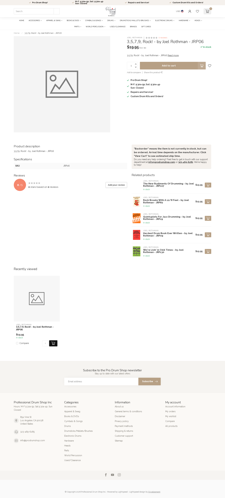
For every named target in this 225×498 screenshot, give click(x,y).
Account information (175, 406)
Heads (197, 21)
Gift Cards (146, 27)
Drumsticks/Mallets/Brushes (134, 21)
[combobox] (37, 11)
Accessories (34, 21)
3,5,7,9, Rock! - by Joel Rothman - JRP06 (43, 33)
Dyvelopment (154, 492)
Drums (110, 21)
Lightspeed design (137, 492)
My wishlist (170, 416)
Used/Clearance (118, 27)
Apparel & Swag (53, 21)
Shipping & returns (124, 431)
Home (21, 21)
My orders (170, 411)
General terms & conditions (128, 411)
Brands (133, 27)
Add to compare (134, 72)
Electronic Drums (163, 21)
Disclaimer (120, 416)
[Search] (57, 11)
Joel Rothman (134, 37)
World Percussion (94, 27)
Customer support (124, 436)
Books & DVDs (73, 21)
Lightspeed (123, 492)
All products (171, 426)
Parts (76, 27)
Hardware (183, 21)
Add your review (116, 185)
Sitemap (119, 441)
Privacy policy (122, 421)
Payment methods (124, 426)
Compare (24, 343)
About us (119, 406)
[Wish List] (197, 11)
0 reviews (163, 37)
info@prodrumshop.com (161, 162)
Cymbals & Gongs (93, 21)
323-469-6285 (185, 162)
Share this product (152, 72)
